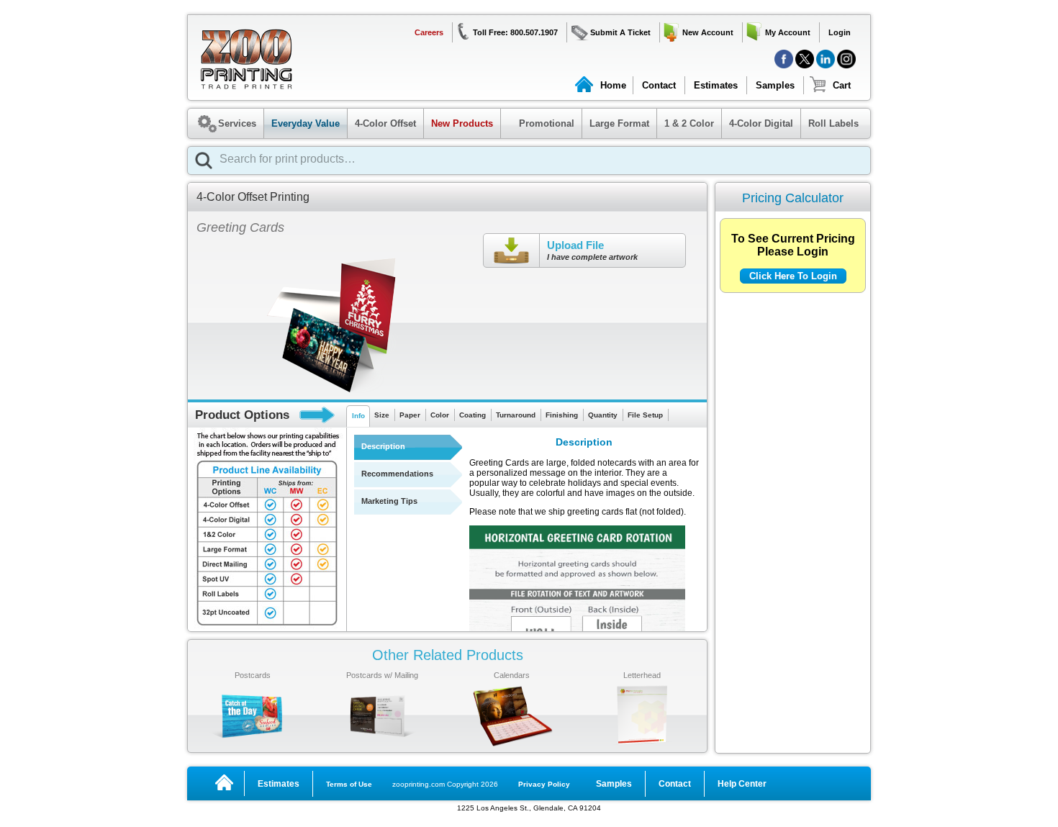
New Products (462, 123)
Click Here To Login (793, 276)
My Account (787, 32)
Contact (659, 85)
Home (613, 85)
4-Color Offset (385, 123)
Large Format (619, 123)
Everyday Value (305, 123)
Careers (429, 32)
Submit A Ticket (620, 32)
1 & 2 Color (689, 123)
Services (237, 123)
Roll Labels (833, 123)
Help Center (742, 784)
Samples (775, 85)
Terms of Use (349, 784)
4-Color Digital (761, 123)
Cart (842, 85)
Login (839, 32)
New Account (707, 32)
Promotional (539, 123)
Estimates (716, 85)
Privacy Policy (544, 784)
